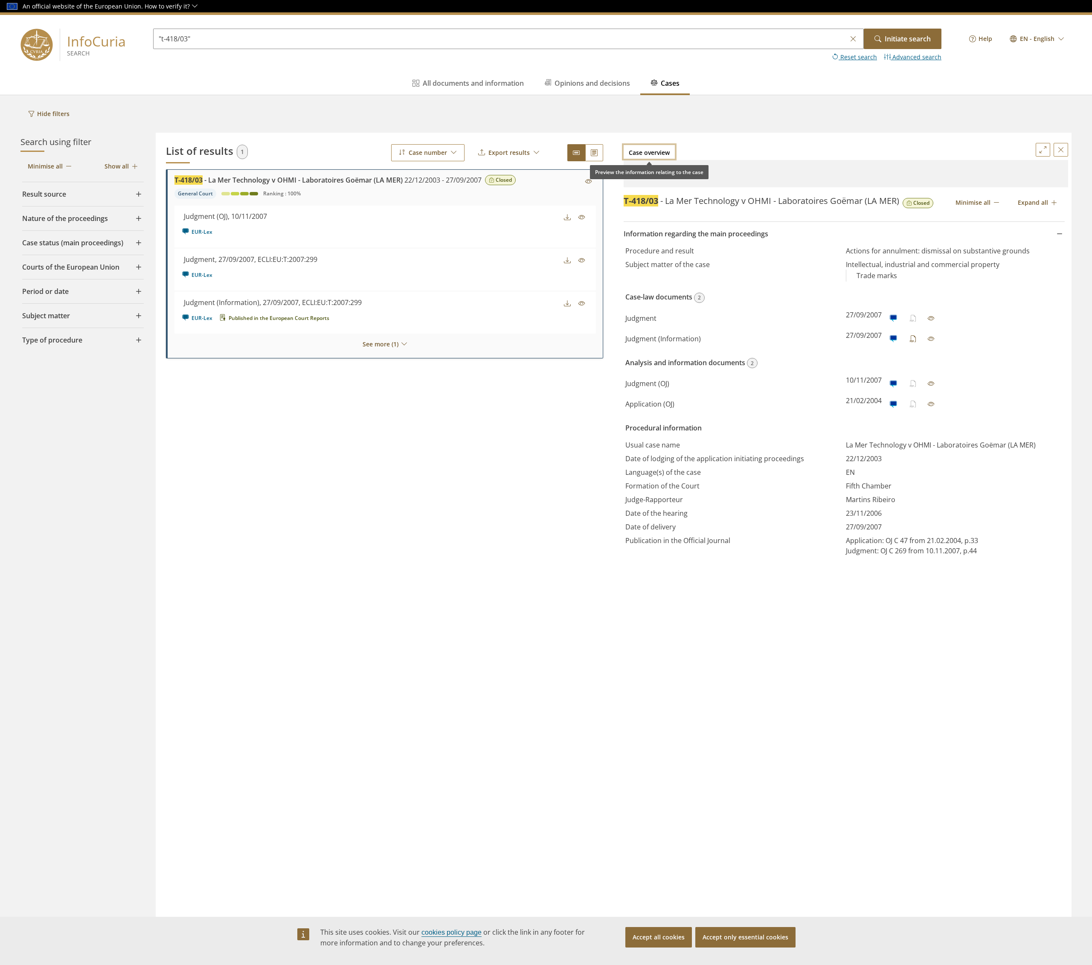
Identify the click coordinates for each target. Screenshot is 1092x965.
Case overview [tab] (649, 152)
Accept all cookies (659, 937)
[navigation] (980, 38)
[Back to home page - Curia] (36, 45)
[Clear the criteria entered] (853, 39)
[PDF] (913, 338)
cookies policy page (451, 932)
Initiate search (908, 39)
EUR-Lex (202, 231)
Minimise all (45, 166)
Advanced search (916, 57)
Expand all (1033, 202)
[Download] (567, 217)
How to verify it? (168, 6)
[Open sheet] (931, 318)
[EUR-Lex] (893, 318)
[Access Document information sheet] (588, 182)
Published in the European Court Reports (279, 318)
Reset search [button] (858, 57)
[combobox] (1037, 38)
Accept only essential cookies (745, 937)
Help (985, 39)
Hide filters (53, 114)
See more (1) (380, 344)
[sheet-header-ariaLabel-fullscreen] (1043, 150)
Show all (117, 166)
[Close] (1061, 150)
